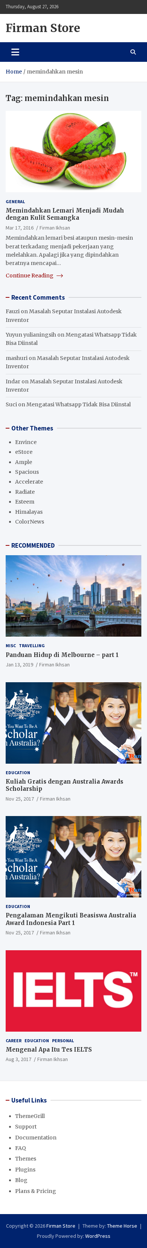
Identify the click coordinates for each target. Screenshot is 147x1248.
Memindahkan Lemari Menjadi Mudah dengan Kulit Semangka (65, 214)
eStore (23, 452)
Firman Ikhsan (55, 227)
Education (18, 772)
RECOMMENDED (33, 545)
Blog (21, 1180)
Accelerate (29, 481)
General (15, 201)
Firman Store (43, 28)
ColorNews (29, 521)
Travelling (32, 645)
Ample (23, 462)
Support (26, 1126)
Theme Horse (122, 1225)
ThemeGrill (30, 1116)
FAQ (20, 1148)
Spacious (27, 472)
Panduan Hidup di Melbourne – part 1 (62, 654)
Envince (26, 442)
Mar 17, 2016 (20, 227)
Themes (25, 1158)
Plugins (25, 1169)
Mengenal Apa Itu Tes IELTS (49, 1049)
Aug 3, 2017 (18, 1059)
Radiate (25, 491)
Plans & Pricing (35, 1191)
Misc (11, 645)
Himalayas (29, 511)
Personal (63, 1040)
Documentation (36, 1137)
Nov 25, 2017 (20, 798)
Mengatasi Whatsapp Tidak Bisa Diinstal (78, 404)
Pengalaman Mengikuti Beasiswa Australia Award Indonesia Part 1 (71, 919)
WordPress (97, 1236)
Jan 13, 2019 (19, 664)
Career (13, 1040)
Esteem (24, 501)
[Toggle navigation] (15, 52)
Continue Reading (30, 275)
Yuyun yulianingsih (31, 334)
